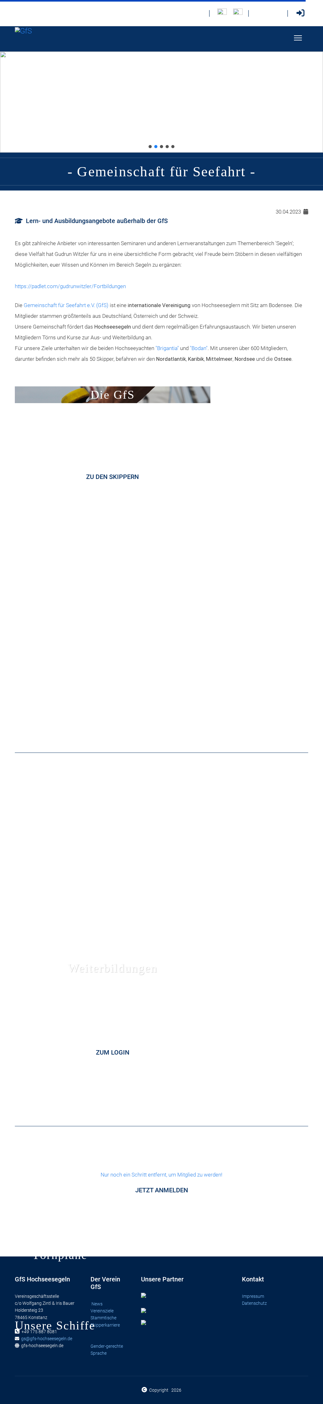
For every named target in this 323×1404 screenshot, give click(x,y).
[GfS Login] (300, 13)
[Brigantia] (238, 13)
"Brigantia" (167, 348)
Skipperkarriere (105, 1325)
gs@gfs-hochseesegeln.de (46, 1338)
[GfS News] (199, 13)
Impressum (253, 1296)
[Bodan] (222, 13)
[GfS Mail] (261, 13)
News (97, 1303)
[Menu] (298, 38)
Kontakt (253, 1279)
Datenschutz (254, 1303)
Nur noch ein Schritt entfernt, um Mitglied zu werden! (161, 1182)
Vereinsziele (103, 1310)
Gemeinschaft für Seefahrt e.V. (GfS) (66, 305)
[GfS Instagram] (277, 13)
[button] (150, 146)
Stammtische (104, 1317)
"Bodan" (199, 348)
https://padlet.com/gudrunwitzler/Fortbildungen (70, 286)
